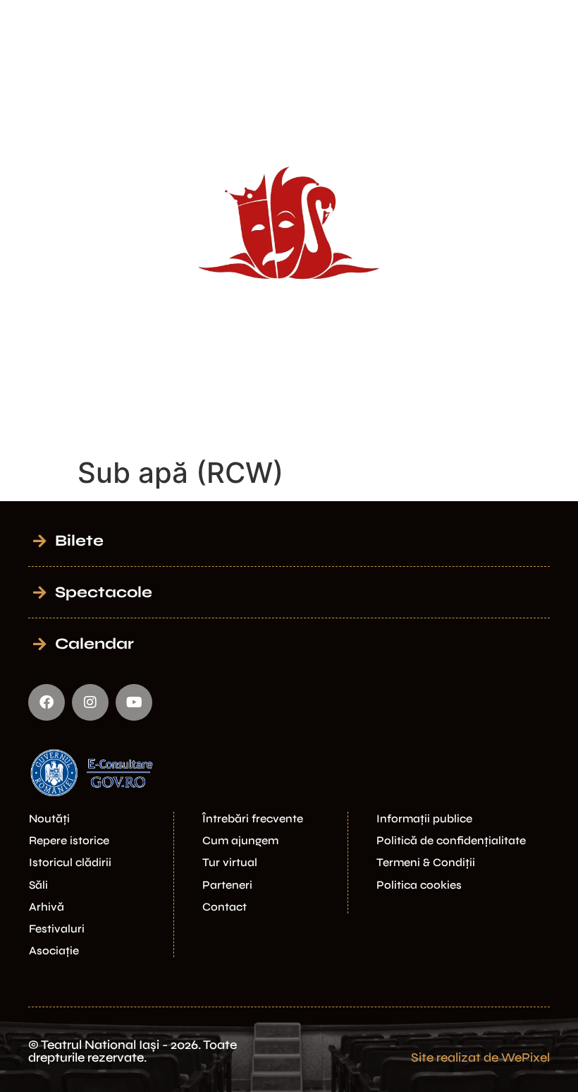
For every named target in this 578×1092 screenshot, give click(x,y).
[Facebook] (46, 702)
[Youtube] (134, 702)
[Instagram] (90, 702)
